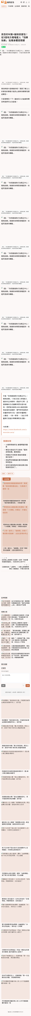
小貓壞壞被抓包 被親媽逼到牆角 (17, 446)
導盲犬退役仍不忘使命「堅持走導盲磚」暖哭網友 (16, 451)
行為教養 (10, 6)
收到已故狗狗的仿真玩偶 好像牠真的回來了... (17, 466)
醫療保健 (24, 6)
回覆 (28, 685)
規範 (3, 685)
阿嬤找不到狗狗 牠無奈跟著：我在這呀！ (17, 456)
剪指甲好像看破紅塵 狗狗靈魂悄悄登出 (17, 461)
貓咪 (3, 473)
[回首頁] (7, 2)
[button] (21, 2)
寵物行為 (10, 473)
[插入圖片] (23, 685)
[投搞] (24, 2)
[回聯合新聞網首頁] (4, 2)
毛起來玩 (4, 6)
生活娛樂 (17, 6)
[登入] (26, 2)
